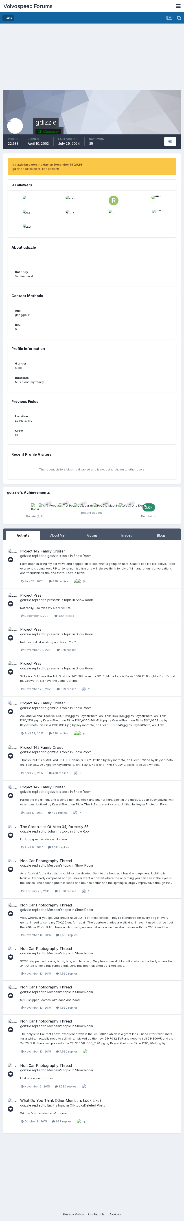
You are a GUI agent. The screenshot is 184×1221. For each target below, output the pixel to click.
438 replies (60, 581)
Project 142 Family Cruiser (42, 551)
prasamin (54, 600)
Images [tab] (126, 535)
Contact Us (96, 1214)
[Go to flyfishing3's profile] (70, 200)
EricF (51, 1105)
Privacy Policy (73, 1214)
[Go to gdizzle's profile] (13, 554)
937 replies (63, 1121)
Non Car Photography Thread (46, 861)
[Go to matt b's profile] (156, 200)
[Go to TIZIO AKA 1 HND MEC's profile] (28, 229)
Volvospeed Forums (28, 6)
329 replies (65, 615)
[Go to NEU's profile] (156, 215)
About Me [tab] (57, 535)
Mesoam (53, 865)
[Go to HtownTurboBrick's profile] (28, 200)
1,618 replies (60, 847)
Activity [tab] (23, 535)
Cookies (115, 1214)
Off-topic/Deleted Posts (87, 1105)
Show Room (82, 556)
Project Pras (30, 595)
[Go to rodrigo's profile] (113, 200)
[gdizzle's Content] (170, 141)
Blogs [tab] (161, 535)
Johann (52, 831)
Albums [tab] (92, 535)
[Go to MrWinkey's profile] (28, 215)
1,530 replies (67, 891)
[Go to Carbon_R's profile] (113, 215)
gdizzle (25, 556)
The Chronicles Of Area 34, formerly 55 (54, 826)
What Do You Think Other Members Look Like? (60, 1100)
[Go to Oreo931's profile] (70, 215)
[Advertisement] (92, 58)
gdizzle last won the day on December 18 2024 (47, 164)
